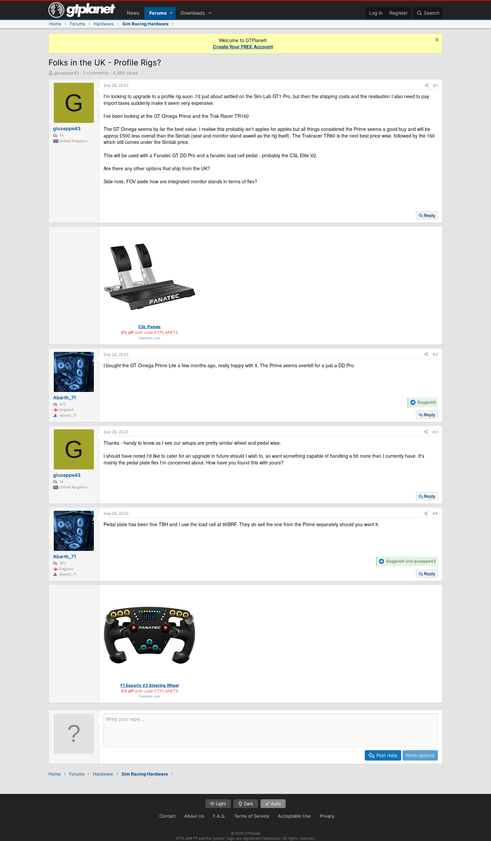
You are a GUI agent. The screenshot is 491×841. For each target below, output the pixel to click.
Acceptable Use (294, 816)
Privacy (327, 816)
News (133, 13)
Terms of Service (251, 816)
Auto (275, 803)
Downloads (193, 13)
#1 (435, 85)
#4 (435, 513)
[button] (171, 13)
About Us (194, 816)
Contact (167, 816)
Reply (429, 215)
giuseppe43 (66, 72)
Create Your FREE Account (243, 46)
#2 (435, 354)
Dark (247, 803)
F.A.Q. (219, 816)
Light (220, 803)
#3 (435, 431)
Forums (158, 13)
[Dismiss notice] (436, 40)
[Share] (426, 85)
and (411, 561)
